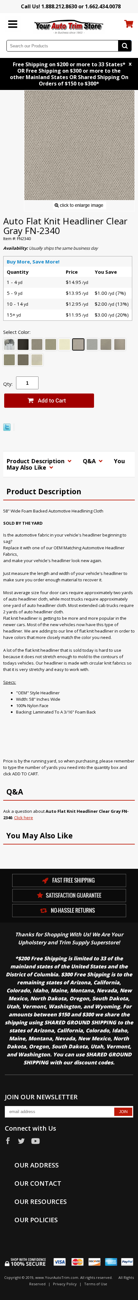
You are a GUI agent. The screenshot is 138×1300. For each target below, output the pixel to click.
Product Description (36, 461)
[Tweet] (7, 429)
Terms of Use (95, 1283)
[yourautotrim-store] (69, 26)
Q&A (90, 461)
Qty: (8, 384)
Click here (23, 817)
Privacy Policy (65, 1283)
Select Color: (16, 332)
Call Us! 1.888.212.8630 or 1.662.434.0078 (71, 6)
